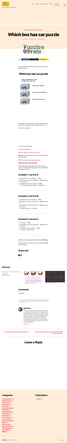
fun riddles (34, 299)
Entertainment (6, 404)
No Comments (42, 39)
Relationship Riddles (7, 420)
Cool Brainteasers (29, 29)
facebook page (31, 243)
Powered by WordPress (13, 440)
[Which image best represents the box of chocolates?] (12, 277)
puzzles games (26, 301)
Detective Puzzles (6, 400)
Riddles (36, 3)
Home (32, 3)
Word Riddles (5, 430)
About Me (51, 3)
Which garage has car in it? (30, 283)
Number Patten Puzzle (50, 283)
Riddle (30, 301)
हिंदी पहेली (4, 431)
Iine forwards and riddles (41, 299)
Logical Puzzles (39, 29)
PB (6, 440)
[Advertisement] (33, 17)
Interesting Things (7, 411)
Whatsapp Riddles (7, 428)
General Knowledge (44, 3)
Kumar (26, 39)
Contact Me (57, 3)
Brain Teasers (22, 299)
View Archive (27, 324)
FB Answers (57, 5)
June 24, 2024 (33, 39)
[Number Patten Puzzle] (55, 276)
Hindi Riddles (5, 410)
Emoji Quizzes (6, 402)
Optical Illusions (6, 417)
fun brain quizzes (28, 299)
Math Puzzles (5, 415)
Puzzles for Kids (6, 419)
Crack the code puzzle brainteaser (32, 160)
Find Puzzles (5, 406)
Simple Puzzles (6, 424)
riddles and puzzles (39, 301)
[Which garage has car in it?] (33, 276)
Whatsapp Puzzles (7, 426)
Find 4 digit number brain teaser (31, 152)
